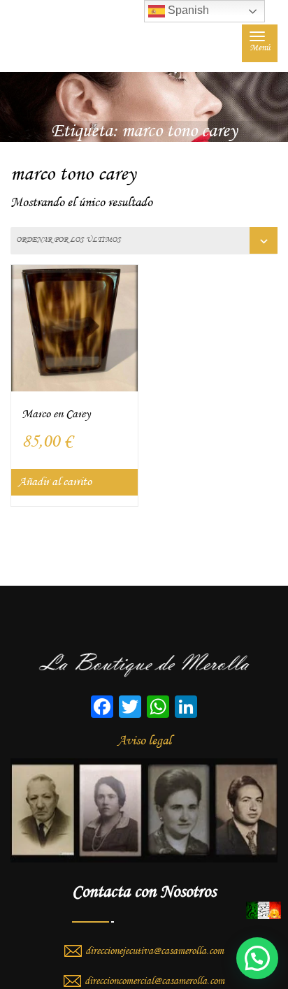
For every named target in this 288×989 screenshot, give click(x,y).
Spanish (187, 10)
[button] (257, 958)
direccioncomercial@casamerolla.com (154, 981)
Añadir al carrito (55, 482)
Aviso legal (144, 741)
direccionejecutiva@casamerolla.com (154, 951)
